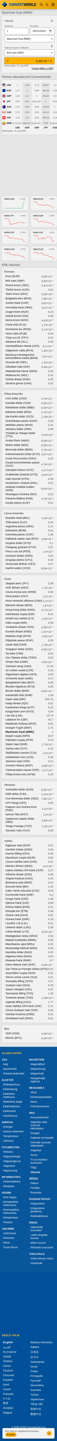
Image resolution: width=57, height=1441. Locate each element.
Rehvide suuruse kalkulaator (40, 1144)
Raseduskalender (13, 1073)
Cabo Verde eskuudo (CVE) (22, 890)
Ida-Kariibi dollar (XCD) (19, 416)
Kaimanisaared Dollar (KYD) (22, 454)
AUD (9, 107)
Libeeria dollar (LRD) (18, 927)
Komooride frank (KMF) (19, 894)
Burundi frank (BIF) (17, 886)
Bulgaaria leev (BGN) (18, 298)
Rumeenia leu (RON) (18, 329)
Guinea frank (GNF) (17, 919)
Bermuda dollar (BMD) (19, 449)
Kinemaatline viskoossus (11, 1211)
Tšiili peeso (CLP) (16, 522)
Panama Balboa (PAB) (19, 498)
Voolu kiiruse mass (41, 1258)
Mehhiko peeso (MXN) (19, 424)
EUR (9, 90)
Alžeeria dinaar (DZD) (18, 874)
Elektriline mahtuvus (9, 1095)
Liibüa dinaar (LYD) (17, 931)
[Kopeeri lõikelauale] (7, 61)
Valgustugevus (12, 1161)
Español (8, 1379)
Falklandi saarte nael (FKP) (22, 538)
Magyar (7, 1412)
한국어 (34, 1357)
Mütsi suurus (38, 1242)
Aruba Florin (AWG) (17, 440)
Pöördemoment (39, 1106)
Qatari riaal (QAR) (16, 744)
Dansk (7, 1365)
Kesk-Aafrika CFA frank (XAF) (23, 1006)
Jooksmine (9, 1233)
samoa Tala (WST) (16, 814)
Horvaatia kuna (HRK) (18, 307)
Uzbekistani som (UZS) (19, 757)
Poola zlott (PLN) (15, 324)
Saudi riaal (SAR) (16, 644)
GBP (9, 96)
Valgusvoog (10, 1170)
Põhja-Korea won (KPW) (20, 774)
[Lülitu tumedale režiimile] (47, 4)
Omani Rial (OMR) (16, 661)
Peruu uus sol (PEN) (17, 551)
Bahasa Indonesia (41, 1342)
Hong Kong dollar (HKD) (20, 609)
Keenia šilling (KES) (17, 853)
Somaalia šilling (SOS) (19, 981)
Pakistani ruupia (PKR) (19, 739)
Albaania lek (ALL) (16, 341)
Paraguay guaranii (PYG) (20, 547)
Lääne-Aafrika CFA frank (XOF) (24, 870)
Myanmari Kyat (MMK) (19, 731)
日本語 (34, 1352)
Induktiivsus (10, 1115)
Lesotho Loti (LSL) (16, 923)
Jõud (33, 1092)
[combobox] (27, 39)
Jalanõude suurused (36, 1229)
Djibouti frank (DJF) (17, 902)
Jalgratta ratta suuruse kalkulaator (38, 1125)
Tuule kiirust (10, 1247)
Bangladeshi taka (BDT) (20, 682)
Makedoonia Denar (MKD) (21, 371)
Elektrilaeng (10, 1089)
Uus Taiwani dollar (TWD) (20, 657)
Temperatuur (10, 1136)
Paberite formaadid (42, 1137)
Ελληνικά (8, 1375)
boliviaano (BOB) (15, 530)
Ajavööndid (10, 1068)
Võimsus (8, 1140)
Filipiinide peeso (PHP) (19, 640)
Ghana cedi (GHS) (16, 915)
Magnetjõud (37, 1064)
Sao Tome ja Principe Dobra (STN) (26, 968)
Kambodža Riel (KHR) (18, 695)
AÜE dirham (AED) (16, 587)
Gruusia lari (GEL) (16, 362)
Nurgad (34, 1133)
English (11, 1434)
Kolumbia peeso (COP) (19, 534)
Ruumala (35, 1192)
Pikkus (34, 1183)
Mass (33, 1101)
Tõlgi (33, 1167)
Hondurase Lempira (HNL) (21, 482)
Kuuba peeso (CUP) (17, 502)
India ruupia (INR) (16, 622)
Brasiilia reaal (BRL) (17, 517)
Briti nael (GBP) (14, 280)
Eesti (6, 1384)
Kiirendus (8, 1237)
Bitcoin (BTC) (13, 1037)
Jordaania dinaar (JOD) (19, 626)
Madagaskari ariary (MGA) (21, 935)
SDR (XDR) (12, 1033)
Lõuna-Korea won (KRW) (20, 591)
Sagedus (35, 1150)
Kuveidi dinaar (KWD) (18, 631)
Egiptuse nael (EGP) (17, 845)
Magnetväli (37, 1073)
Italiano (34, 1347)
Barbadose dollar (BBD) (19, 407)
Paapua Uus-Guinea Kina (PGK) (20, 808)
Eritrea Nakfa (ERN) (17, 906)
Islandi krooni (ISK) (17, 315)
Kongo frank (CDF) (16, 898)
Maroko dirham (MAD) (18, 865)
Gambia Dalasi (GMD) (18, 849)
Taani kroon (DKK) (16, 293)
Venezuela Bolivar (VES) (20, 563)
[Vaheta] (52, 46)
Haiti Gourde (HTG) (17, 478)
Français (8, 1393)
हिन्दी (5, 1403)
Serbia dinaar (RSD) (17, 379)
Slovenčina (37, 1385)
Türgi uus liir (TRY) (16, 337)
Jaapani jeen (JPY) (17, 583)
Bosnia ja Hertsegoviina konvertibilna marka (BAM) (21, 356)
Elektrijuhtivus (11, 1084)
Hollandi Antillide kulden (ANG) (19, 488)
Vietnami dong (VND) (18, 666)
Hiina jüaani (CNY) (16, 596)
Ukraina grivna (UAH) (18, 383)
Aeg (5, 1064)
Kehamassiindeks (41, 1097)
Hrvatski (8, 1407)
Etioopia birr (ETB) (16, 911)
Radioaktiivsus (39, 1216)
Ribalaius (8, 1186)
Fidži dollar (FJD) (15, 793)
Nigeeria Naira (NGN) (18, 956)
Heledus (8, 1151)
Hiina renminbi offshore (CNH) (23, 600)
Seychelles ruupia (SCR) (20, 973)
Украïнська (37, 1399)
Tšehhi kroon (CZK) (17, 289)
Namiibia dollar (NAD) (18, 952)
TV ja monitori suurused (38, 1161)
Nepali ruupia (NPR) (17, 735)
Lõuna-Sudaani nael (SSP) (21, 1010)
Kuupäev (34, 26)
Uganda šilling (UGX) (18, 1002)
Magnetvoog (37, 1068)
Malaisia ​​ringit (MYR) (18, 636)
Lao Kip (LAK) (13, 715)
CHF (9, 117)
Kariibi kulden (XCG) (17, 568)
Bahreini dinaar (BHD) (18, 605)
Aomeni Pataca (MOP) (19, 765)
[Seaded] (52, 21)
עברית (6, 1398)
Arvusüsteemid (39, 1117)
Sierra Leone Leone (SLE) (21, 977)
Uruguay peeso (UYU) (18, 559)
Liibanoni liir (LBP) (16, 719)
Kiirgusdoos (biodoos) (37, 1210)
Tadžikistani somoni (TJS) (21, 752)
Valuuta (35, 1172)
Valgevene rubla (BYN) (19, 350)
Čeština (7, 1361)
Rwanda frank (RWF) (18, 960)
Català (7, 1356)
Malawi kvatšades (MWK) (20, 940)
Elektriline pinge (12, 1101)
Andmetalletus (11, 1181)
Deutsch (8, 1370)
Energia (7, 1126)
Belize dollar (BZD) (16, 445)
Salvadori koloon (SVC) (19, 469)
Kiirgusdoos (37, 1203)
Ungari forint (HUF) (17, 311)
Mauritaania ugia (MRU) (20, 944)
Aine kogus (10, 1197)
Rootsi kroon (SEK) (17, 285)
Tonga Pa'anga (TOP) (18, 826)
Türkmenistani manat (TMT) (22, 769)
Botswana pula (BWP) (18, 882)
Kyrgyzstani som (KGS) (19, 711)
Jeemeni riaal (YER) (17, 761)
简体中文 (35, 1409)
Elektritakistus (11, 1106)
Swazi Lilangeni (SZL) (18, 989)
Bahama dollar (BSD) (18, 412)
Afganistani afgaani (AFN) (21, 674)
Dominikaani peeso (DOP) (21, 420)
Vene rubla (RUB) (16, 333)
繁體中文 (35, 1414)
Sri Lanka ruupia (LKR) (19, 670)
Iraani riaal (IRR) (15, 699)
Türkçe (34, 1394)
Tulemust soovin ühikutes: (16, 47)
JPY (9, 101)
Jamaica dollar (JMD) (18, 429)
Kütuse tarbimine (13, 1131)
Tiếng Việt (36, 1404)
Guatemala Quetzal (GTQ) (21, 474)
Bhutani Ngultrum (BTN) (20, 686)
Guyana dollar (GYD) (18, 543)
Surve (34, 1154)
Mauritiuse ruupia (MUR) (20, 857)
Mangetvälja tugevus (37, 1080)
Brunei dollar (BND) (17, 690)
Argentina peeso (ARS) (19, 526)
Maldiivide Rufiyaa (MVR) (20, 723)
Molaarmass (10, 1217)
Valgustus (9, 1165)
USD (9, 85)
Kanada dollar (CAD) (18, 402)
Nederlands (37, 1361)
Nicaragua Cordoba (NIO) (21, 494)
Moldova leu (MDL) (17, 375)
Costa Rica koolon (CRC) (20, 458)
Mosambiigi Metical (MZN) (21, 948)
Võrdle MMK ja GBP (42, 68)
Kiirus (6, 1242)
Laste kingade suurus (38, 1236)
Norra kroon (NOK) (16, 320)
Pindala (35, 1187)
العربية (6, 1347)
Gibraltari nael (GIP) (17, 366)
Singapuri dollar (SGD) (19, 649)
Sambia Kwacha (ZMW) (19, 1014)
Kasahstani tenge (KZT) (19, 707)
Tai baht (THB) (14, 653)
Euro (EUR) (12, 276)
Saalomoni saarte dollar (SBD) (19, 820)
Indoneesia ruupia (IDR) (20, 614)
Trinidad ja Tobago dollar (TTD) (20, 435)
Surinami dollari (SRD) (19, 555)
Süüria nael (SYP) (16, 748)
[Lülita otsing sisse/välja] (41, 4)
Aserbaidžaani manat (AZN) (22, 345)
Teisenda (8, 26)
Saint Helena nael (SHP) (20, 964)
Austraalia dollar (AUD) (19, 789)
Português (36, 1375)
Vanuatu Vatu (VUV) (17, 830)
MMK (9, 123)
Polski (34, 1371)
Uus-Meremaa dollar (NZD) (21, 798)
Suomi (7, 1389)
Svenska (35, 1390)
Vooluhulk (36, 1263)
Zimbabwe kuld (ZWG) (19, 1018)
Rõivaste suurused (41, 1247)
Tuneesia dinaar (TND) (19, 997)
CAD (9, 112)
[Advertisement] (28, 165)
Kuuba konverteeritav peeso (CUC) (22, 464)
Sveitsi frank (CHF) (17, 302)
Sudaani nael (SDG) (17, 985)
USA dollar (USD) (16, 398)
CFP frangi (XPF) (15, 802)
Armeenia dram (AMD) (19, 678)
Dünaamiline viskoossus (10, 1203)
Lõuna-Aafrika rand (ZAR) (21, 861)
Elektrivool (9, 1111)
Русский (35, 1380)
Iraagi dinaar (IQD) (16, 703)
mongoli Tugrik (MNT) (18, 727)
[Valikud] (53, 4)
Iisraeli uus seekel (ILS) (19, 618)
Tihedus (8, 1222)
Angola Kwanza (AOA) (19, 878)
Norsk (34, 1366)
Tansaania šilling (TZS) (19, 993)
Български (9, 1351)
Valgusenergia (11, 1156)
